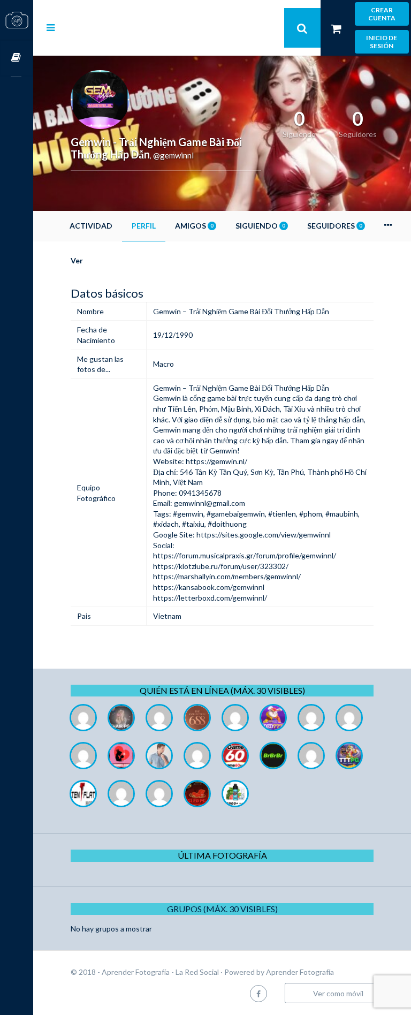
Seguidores (334, 225)
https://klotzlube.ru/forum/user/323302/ (220, 566)
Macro (163, 363)
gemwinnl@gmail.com (209, 503)
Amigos (194, 225)
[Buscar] (302, 28)
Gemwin (167, 398)
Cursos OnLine (16, 58)
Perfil (144, 225)
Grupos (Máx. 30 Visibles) (222, 909)
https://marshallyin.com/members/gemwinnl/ (227, 576)
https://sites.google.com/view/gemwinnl (263, 534)
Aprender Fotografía (300, 971)
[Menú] (51, 27)
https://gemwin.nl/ (216, 461)
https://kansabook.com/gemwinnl (208, 587)
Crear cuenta (381, 14)
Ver (77, 260)
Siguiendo (260, 225)
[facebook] (258, 993)
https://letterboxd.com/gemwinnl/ (210, 597)
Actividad (91, 225)
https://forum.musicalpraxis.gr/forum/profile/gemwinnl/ (244, 555)
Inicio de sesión (381, 42)
